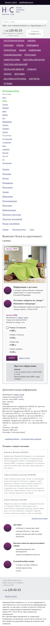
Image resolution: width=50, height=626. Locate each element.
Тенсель (5, 125)
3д (3, 160)
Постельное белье (14, 41)
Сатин (32, 229)
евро (4, 146)
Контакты (34, 79)
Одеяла (31, 41)
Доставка (19, 74)
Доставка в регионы (15, 79)
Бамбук (5, 115)
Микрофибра (7, 122)
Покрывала (32, 45)
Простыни (30, 55)
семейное (5, 149)
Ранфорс (5, 129)
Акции (22, 50)
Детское (5, 153)
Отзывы (8, 84)
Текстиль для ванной (15, 64)
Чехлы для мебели (14, 69)
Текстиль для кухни (34, 60)
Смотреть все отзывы (40, 518)
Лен (3, 118)
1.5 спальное (7, 139)
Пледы (20, 45)
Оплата (8, 74)
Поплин (5, 132)
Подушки (8, 45)
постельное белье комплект (31, 439)
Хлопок (5, 104)
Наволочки (35, 50)
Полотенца (10, 50)
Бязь (4, 98)
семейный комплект (12, 439)
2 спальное (6, 142)
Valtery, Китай (23, 318)
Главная (31, 69)
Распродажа (7, 163)
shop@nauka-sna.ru (26, 2)
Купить (12, 358)
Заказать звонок (11, 2)
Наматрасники (12, 60)
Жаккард (5, 108)
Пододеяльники (13, 55)
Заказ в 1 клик (24, 358)
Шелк (4, 111)
